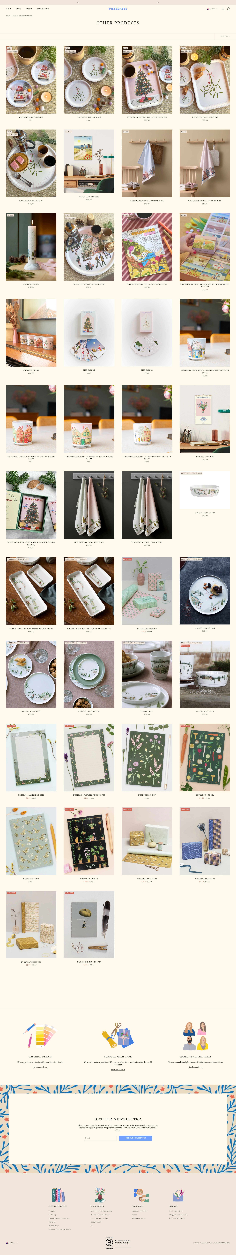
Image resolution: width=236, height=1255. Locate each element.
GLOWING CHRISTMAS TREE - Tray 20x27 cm (147, 117)
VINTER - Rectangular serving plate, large (31, 628)
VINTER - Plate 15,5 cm (89, 712)
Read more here (40, 1067)
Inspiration (43, 9)
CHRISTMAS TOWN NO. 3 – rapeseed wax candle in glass (31, 457)
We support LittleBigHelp (101, 1211)
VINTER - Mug (146, 712)
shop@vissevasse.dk (178, 1215)
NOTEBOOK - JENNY (205, 795)
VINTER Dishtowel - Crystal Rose (146, 201)
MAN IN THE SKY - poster (89, 962)
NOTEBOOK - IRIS (31, 878)
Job (92, 1226)
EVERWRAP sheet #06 (147, 878)
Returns (52, 1222)
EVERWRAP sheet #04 (205, 878)
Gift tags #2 (89, 370)
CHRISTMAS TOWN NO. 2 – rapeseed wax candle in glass (89, 457)
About (29, 9)
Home (8, 16)
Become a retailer (140, 1211)
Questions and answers (59, 1218)
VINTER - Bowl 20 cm (205, 513)
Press (134, 1215)
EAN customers (139, 1218)
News (18, 9)
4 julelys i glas (31, 370)
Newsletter (54, 1226)
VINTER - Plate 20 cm (31, 712)
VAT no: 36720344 (177, 1218)
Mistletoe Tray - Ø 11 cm (31, 117)
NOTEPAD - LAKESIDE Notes (31, 795)
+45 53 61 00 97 (176, 1211)
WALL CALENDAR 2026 (89, 196)
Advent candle (31, 284)
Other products (25, 16)
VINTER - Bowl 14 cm (205, 712)
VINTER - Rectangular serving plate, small (89, 628)
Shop (8, 9)
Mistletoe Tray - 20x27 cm (205, 117)
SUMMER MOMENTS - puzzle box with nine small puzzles (205, 286)
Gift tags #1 (147, 370)
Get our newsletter (135, 1138)
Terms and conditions (100, 1215)
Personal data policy (99, 1218)
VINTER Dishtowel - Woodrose (147, 542)
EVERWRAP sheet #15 (147, 628)
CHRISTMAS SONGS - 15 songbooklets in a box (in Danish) (31, 544)
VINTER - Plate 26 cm (205, 628)
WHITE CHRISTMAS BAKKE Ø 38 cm (89, 284)
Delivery (52, 1215)
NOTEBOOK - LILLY (147, 795)
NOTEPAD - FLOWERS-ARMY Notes (89, 795)
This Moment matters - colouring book (147, 284)
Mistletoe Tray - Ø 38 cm (31, 201)
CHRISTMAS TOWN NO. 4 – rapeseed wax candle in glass (205, 372)
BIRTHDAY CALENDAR (205, 456)
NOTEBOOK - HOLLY (89, 878)
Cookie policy (97, 1222)
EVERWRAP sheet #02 (31, 962)
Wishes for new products (60, 1229)
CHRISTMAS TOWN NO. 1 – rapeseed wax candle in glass (147, 457)
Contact (52, 1211)
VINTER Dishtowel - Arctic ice (89, 542)
